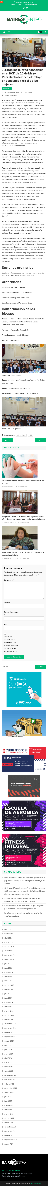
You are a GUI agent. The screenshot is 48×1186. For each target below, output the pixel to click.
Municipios (6, 88)
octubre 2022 (9, 1084)
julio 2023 (7, 1045)
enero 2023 (8, 1071)
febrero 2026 (9, 946)
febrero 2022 (9, 1118)
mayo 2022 (8, 1105)
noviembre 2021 (10, 1131)
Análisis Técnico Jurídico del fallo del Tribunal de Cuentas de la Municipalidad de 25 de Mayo (22, 899)
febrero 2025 (9, 985)
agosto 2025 (9, 959)
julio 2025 (7, 964)
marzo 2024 (8, 1011)
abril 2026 (8, 938)
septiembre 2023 (10, 1037)
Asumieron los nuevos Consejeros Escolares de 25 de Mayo (9, 440)
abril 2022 (8, 1110)
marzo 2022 (8, 1114)
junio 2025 (8, 968)
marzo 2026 (8, 942)
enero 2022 (8, 1123)
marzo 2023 (8, 1062)
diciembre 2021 (10, 1127)
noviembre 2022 (10, 1080)
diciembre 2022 (10, 1075)
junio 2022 (8, 1101)
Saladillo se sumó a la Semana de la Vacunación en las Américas (23, 482)
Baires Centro (27, 92)
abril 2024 (8, 1007)
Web (5, 624)
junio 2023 (8, 1049)
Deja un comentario (10, 95)
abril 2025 (8, 977)
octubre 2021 (9, 1135)
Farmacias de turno (30, 5)
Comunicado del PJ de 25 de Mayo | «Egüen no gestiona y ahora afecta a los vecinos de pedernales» (24, 907)
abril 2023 (8, 1058)
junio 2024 (8, 998)
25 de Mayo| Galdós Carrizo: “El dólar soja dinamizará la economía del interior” (23, 554)
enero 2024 (8, 1019)
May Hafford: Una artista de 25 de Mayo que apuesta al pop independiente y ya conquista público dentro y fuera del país (24, 881)
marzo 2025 (8, 981)
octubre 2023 (9, 1032)
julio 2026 (7, 929)
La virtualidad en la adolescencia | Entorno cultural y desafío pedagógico (23, 914)
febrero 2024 (9, 1015)
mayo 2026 (8, 934)
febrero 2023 (9, 1067)
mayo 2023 (8, 1054)
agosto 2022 (9, 1092)
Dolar (19, 5)
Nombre (7, 603)
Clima (13, 5)
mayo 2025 (8, 972)
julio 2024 (7, 994)
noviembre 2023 (10, 1028)
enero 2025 (8, 989)
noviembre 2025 (10, 955)
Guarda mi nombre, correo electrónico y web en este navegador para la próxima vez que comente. (11, 644)
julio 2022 (7, 1097)
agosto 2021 (9, 1144)
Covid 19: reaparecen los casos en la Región (41, 440)
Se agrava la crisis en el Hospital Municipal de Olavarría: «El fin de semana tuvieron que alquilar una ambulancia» (23, 518)
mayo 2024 (8, 1002)
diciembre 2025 (10, 951)
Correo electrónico (11, 613)
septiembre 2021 (10, 1140)
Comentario (9, 580)
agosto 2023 (9, 1041)
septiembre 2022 (10, 1088)
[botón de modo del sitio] (40, 32)
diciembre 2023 (10, 1024)
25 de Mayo (21, 435)
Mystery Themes (36, 1183)
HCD (30, 435)
